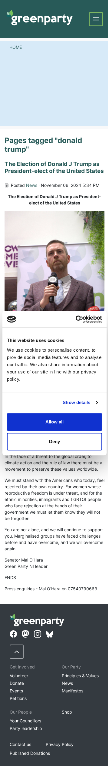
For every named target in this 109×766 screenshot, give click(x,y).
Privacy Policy (60, 744)
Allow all (54, 421)
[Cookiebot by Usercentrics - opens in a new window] (77, 319)
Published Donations (30, 753)
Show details (76, 402)
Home (15, 47)
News (31, 185)
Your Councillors (25, 720)
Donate (17, 683)
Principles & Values (80, 675)
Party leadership (26, 728)
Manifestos (72, 690)
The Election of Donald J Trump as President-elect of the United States (54, 167)
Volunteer (19, 675)
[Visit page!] (13, 634)
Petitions (18, 698)
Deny (54, 441)
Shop (67, 712)
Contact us (20, 744)
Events (16, 690)
